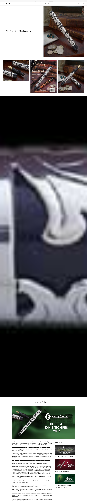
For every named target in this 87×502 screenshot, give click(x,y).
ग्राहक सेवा (52, 3)
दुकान (34, 3)
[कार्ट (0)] (83, 4)
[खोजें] (81, 4)
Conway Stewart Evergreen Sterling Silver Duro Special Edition (63, 487)
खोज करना (39, 3)
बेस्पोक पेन (44, 3)
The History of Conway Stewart (64, 456)
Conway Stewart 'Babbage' (62, 471)
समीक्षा (48, 3)
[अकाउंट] (79, 4)
